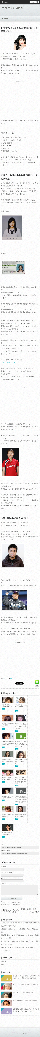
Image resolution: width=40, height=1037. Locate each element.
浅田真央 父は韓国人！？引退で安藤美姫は (25, 1000)
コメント (5, 678)
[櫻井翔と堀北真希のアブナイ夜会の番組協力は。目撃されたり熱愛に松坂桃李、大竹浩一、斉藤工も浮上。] (21, 794)
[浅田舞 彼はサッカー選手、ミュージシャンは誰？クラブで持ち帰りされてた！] (21, 739)
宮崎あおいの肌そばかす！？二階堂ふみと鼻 (10, 911)
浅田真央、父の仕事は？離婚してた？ (24, 992)
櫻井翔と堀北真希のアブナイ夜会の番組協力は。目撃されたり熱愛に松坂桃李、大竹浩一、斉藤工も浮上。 (21, 799)
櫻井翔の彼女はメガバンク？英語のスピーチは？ (8, 725)
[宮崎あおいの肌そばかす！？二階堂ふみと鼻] (7, 757)
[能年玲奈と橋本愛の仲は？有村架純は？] (7, 775)
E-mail (4, 872)
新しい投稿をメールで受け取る (11, 904)
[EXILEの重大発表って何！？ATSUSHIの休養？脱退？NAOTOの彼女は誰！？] (21, 774)
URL (4, 878)
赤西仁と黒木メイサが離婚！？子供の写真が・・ (21, 761)
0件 (11, 678)
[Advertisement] (19, 98)
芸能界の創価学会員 (8, 362)
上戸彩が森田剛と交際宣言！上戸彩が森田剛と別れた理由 (8, 743)
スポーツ (3, 961)
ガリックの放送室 (12, 7)
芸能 (3, 709)
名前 (4, 866)
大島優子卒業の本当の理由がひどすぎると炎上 (21, 706)
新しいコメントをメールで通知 (11, 902)
